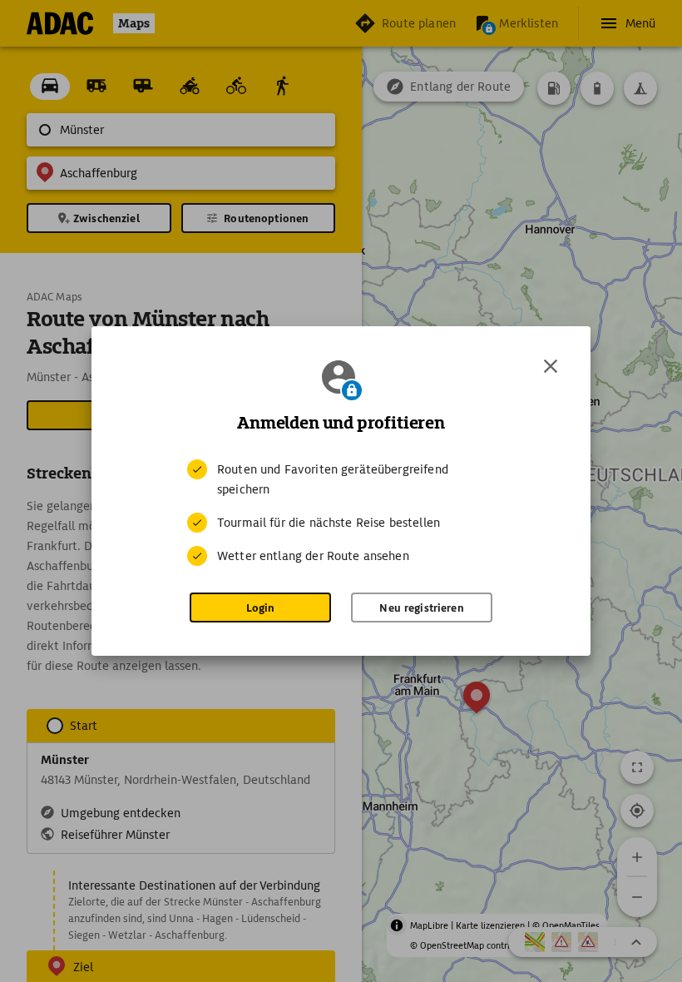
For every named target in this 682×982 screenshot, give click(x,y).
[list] (341, 512)
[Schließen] (551, 366)
